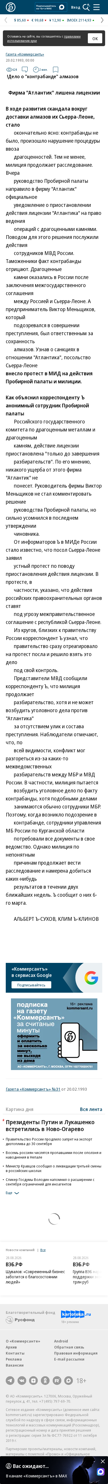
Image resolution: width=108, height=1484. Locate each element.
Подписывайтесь (31, 985)
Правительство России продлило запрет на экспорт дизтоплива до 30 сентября (49, 1141)
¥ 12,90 (55, 20)
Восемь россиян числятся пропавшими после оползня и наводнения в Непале (53, 1155)
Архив (11, 1347)
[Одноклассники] (45, 1380)
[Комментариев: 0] (24, 69)
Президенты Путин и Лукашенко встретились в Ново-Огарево (50, 1125)
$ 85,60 (20, 20)
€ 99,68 (37, 20)
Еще (9, 1192)
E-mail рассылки (69, 1359)
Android (61, 1341)
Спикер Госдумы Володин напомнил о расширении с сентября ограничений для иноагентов (50, 1182)
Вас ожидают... (31, 1466)
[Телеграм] (10, 1380)
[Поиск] (86, 7)
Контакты (15, 1353)
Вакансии (15, 1365)
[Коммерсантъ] (11, 7)
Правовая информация (76, 1353)
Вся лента (91, 1109)
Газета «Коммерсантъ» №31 (33, 1089)
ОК (95, 38)
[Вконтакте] (22, 1380)
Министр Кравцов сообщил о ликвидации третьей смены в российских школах (53, 1168)
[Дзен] (33, 1380)
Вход (75, 7)
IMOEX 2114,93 (79, 20)
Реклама (14, 1359)
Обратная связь (69, 1347)
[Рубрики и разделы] (96, 7)
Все (43, 1250)
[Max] (68, 1380)
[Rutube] (57, 1380)
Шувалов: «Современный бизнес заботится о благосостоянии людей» (35, 1277)
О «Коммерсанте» (23, 1341)
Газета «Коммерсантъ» (25, 54)
